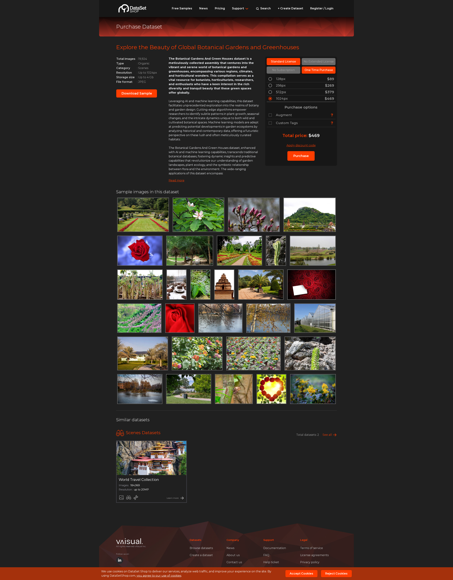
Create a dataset (201, 555)
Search (265, 8)
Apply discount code (301, 145)
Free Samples (182, 8)
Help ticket (271, 562)
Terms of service (311, 548)
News (203, 8)
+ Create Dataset (290, 8)
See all (327, 434)
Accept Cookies (301, 573)
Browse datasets (201, 548)
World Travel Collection (139, 480)
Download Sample (136, 93)
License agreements (314, 555)
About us (233, 555)
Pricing (220, 8)
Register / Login (321, 8)
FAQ (266, 555)
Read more (176, 180)
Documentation (274, 548)
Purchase (301, 156)
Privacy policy (309, 562)
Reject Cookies (336, 573)
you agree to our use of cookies (159, 575)
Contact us (234, 562)
